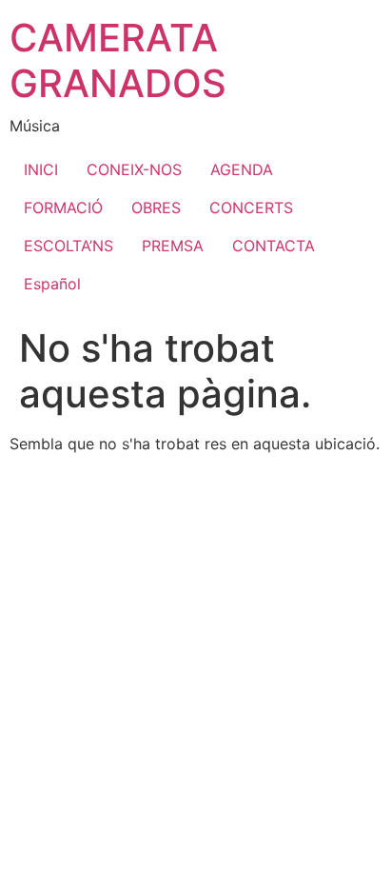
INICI (41, 169)
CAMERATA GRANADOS (118, 60)
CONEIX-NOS (134, 169)
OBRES (156, 207)
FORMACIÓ (63, 207)
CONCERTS (251, 207)
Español (52, 283)
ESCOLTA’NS (68, 245)
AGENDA (241, 169)
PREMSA (173, 245)
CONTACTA (273, 245)
